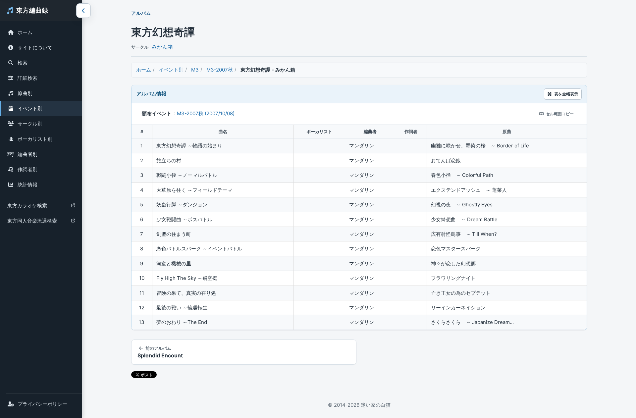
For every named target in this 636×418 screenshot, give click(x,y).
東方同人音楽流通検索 (32, 222)
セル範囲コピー (560, 113)
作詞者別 (27, 169)
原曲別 (25, 93)
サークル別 (30, 124)
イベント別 (30, 108)
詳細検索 (27, 78)
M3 (195, 70)
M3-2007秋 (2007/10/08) (206, 113)
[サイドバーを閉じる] (83, 10)
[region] (359, 227)
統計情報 (27, 185)
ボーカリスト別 (35, 139)
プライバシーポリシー (42, 404)
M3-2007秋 (219, 70)
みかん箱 (162, 46)
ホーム (25, 32)
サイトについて (35, 47)
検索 (22, 63)
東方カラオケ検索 (27, 207)
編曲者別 (27, 154)
